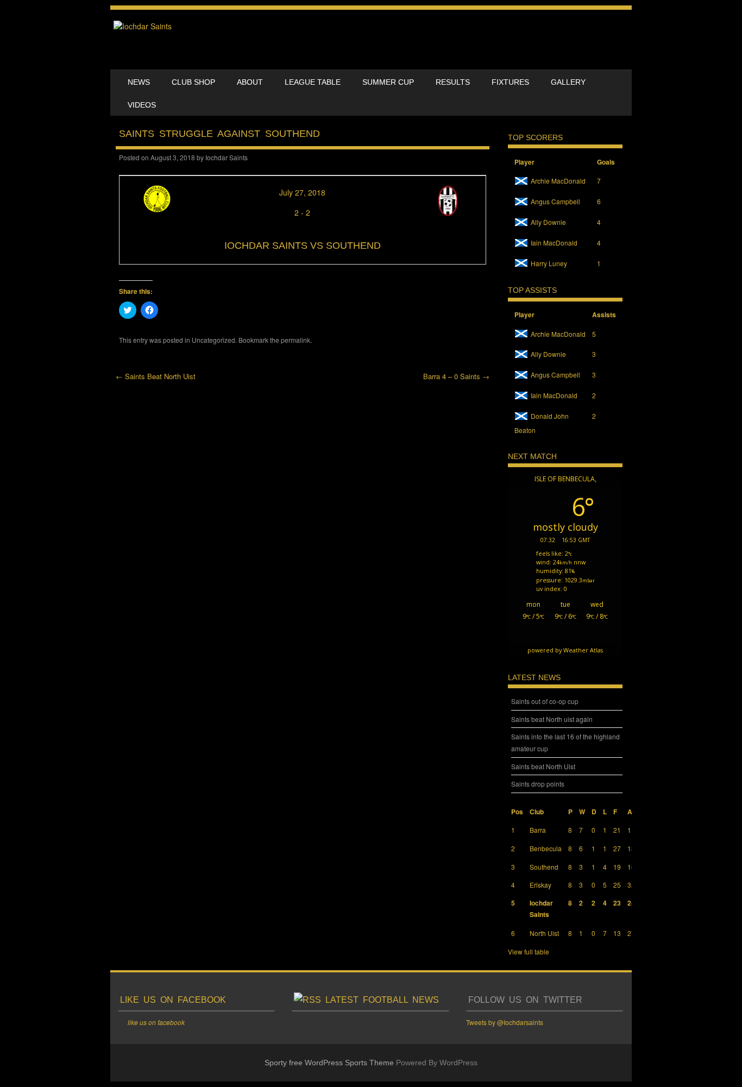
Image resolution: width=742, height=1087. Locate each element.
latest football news (382, 999)
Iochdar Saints (226, 157)
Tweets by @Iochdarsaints (504, 1022)
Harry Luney (549, 263)
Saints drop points (537, 783)
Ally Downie (548, 222)
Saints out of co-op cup (544, 701)
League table (313, 82)
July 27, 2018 (302, 192)
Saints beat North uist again (552, 719)
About (250, 82)
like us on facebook (173, 999)
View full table (528, 951)
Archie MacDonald (558, 180)
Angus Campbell (555, 201)
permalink (295, 339)
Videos (142, 104)
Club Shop (193, 82)
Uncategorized (213, 339)
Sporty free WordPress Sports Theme (329, 1062)
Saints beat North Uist (543, 766)
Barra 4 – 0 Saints (456, 376)
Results (453, 82)
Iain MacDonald (554, 242)
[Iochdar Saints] (143, 26)
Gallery (568, 82)
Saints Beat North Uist (156, 376)
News (139, 82)
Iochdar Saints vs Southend (302, 245)
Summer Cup (388, 82)
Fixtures (510, 82)
